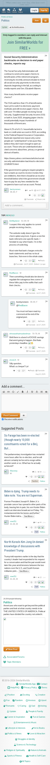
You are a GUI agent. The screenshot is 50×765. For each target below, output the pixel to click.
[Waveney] (6, 472)
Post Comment (10, 415)
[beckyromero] (6, 190)
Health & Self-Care (37, 755)
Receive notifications (13, 419)
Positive (11, 695)
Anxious (32, 700)
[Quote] (46, 392)
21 (35, 472)
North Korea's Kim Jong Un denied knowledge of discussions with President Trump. (24, 546)
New (8, 215)
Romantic (10, 706)
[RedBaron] (5, 274)
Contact (43, 684)
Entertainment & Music (26, 722)
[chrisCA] (5, 361)
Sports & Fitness (14, 755)
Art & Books (39, 728)
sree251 (13, 521)
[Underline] (32, 392)
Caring (23, 706)
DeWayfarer (14, 221)
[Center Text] (36, 392)
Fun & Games (38, 717)
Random (19, 700)
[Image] (3, 392)
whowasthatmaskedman (20, 333)
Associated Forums (16, 657)
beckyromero (15, 189)
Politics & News (7, 17)
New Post (12, 649)
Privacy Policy (30, 687)
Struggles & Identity (26, 739)
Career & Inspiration (16, 717)
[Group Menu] (45, 20)
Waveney (14, 471)
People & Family (35, 711)
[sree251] (6, 522)
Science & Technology (26, 744)
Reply (42, 261)
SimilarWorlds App (27, 684)
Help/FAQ (14, 687)
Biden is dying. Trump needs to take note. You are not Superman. (23, 493)
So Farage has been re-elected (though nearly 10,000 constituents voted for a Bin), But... (21, 442)
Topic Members (14, 662)
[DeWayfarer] (5, 222)
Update (12, 711)
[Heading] (41, 392)
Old (12, 215)
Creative (41, 695)
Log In (34, 10)
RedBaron (13, 273)
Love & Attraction (37, 733)
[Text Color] (17, 392)
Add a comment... (13, 386)
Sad (33, 706)
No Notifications (17, 27)
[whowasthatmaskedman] (5, 335)
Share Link (41, 199)
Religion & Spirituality (15, 750)
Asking (43, 706)
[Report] (46, 220)
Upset (43, 700)
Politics (5, 20)
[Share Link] (29, 481)
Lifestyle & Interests (16, 728)
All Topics (26, 761)
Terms (44, 687)
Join (36, 20)
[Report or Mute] (46, 56)
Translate (30, 199)
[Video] (8, 392)
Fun (8, 700)
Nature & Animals (38, 750)
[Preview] (23, 415)
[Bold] (22, 392)
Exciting (26, 695)
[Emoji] (13, 392)
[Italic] (27, 392)
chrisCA (12, 360)
